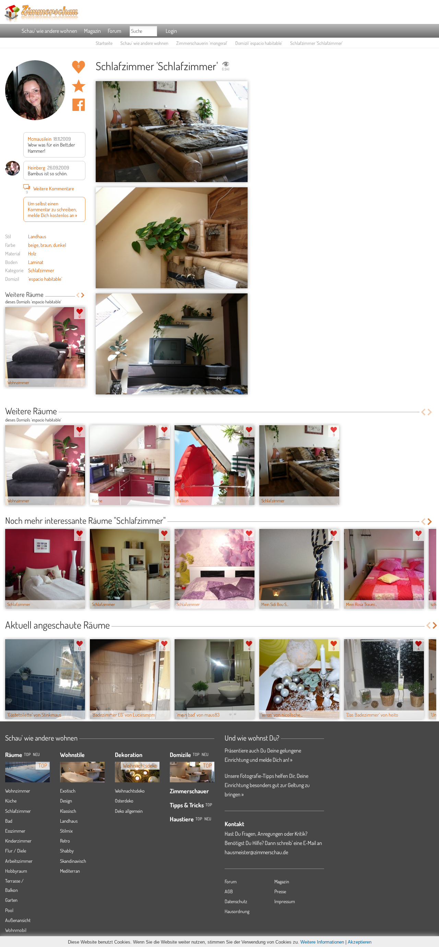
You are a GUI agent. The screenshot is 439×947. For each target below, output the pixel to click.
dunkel (59, 245)
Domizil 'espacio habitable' (258, 43)
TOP (27, 754)
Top (196, 754)
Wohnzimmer (17, 791)
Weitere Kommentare (50, 189)
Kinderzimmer (18, 841)
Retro (65, 841)
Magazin (92, 30)
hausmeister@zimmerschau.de (256, 852)
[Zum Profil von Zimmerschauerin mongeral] (35, 90)
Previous (77, 295)
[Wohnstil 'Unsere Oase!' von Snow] (82, 768)
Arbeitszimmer (19, 861)
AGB (229, 891)
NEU (36, 754)
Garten (11, 900)
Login (171, 30)
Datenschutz (236, 901)
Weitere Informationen (322, 942)
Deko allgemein (129, 811)
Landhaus (37, 236)
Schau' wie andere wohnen (49, 30)
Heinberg (36, 167)
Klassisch (68, 811)
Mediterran (70, 871)
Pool (9, 910)
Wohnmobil (15, 930)
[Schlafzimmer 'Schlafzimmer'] (172, 131)
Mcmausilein (39, 139)
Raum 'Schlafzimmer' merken (78, 86)
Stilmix (66, 831)
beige (33, 245)
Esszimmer (15, 831)
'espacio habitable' (45, 279)
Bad (8, 821)
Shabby (67, 851)
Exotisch (67, 791)
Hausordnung (237, 911)
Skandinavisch (73, 861)
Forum (114, 30)
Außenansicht (18, 920)
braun (45, 245)
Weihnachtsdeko (130, 791)
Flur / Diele (15, 851)
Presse (280, 891)
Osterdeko (124, 801)
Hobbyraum (16, 871)
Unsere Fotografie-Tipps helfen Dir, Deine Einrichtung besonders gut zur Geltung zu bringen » (267, 785)
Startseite (104, 43)
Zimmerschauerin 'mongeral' (201, 43)
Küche (10, 801)
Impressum (284, 901)
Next (82, 295)
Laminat (35, 262)
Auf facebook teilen (78, 105)
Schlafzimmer (41, 270)
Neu (205, 754)
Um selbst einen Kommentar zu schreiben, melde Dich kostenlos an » (52, 209)
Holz (32, 253)
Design (66, 801)
